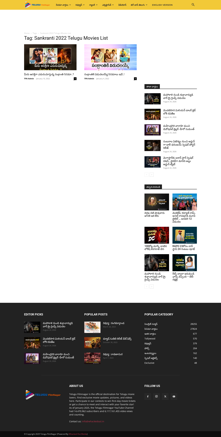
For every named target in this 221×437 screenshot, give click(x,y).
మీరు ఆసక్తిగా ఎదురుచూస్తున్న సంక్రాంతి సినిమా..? (49, 74)
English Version (162, 5)
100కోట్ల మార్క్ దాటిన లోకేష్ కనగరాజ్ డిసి (155, 248)
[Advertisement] (110, 21)
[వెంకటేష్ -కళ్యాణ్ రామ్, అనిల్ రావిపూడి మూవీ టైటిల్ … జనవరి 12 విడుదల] (184, 202)
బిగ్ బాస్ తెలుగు (138, 5)
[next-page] (152, 175)
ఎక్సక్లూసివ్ (106, 5)
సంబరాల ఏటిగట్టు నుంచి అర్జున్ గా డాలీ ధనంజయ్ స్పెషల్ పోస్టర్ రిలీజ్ (179, 144)
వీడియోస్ (122, 5)
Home (27, 33)
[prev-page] (146, 175)
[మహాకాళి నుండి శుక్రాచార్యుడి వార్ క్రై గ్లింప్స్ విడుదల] (152, 98)
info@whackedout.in (93, 421)
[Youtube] (174, 396)
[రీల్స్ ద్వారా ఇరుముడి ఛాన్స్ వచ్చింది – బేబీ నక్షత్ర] (184, 262)
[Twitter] (165, 396)
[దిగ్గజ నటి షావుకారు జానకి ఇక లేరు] (156, 202)
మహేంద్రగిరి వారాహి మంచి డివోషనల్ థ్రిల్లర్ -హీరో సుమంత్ (178, 127)
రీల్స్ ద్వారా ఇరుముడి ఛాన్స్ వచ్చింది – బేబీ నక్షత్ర (183, 276)
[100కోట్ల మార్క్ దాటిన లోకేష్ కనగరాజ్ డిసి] (156, 235)
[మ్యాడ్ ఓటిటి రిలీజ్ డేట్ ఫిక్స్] (92, 342)
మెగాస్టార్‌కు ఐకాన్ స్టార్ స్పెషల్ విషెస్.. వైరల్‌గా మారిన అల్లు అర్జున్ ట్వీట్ (178, 161)
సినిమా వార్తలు (62, 5)
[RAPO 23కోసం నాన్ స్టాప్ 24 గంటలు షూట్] (184, 235)
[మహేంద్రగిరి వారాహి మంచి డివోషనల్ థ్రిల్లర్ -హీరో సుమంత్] (152, 130)
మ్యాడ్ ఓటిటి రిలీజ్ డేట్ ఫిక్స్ (117, 338)
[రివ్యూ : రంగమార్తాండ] (92, 327)
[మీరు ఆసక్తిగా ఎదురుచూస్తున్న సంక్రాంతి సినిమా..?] (50, 57)
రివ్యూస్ (79, 5)
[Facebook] (147, 396)
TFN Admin (29, 78)
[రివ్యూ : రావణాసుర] (92, 358)
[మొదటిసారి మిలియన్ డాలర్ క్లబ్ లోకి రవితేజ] (152, 114)
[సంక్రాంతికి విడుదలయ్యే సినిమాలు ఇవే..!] (110, 57)
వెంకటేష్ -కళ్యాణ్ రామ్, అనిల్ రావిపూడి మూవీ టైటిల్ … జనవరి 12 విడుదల (183, 217)
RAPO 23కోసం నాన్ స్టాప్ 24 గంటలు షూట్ (183, 248)
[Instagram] (156, 396)
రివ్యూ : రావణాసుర (112, 354)
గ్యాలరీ (92, 5)
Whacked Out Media (78, 434)
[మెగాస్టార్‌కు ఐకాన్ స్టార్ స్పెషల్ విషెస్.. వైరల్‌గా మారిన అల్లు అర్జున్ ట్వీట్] (152, 162)
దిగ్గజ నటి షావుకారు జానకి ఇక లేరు (154, 214)
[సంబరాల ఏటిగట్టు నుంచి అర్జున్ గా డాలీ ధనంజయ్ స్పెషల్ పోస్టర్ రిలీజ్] (152, 145)
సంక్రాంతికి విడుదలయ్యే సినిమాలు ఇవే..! (104, 74)
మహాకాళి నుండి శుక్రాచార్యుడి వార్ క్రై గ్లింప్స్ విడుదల (178, 96)
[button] (193, 5)
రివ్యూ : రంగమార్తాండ (113, 323)
